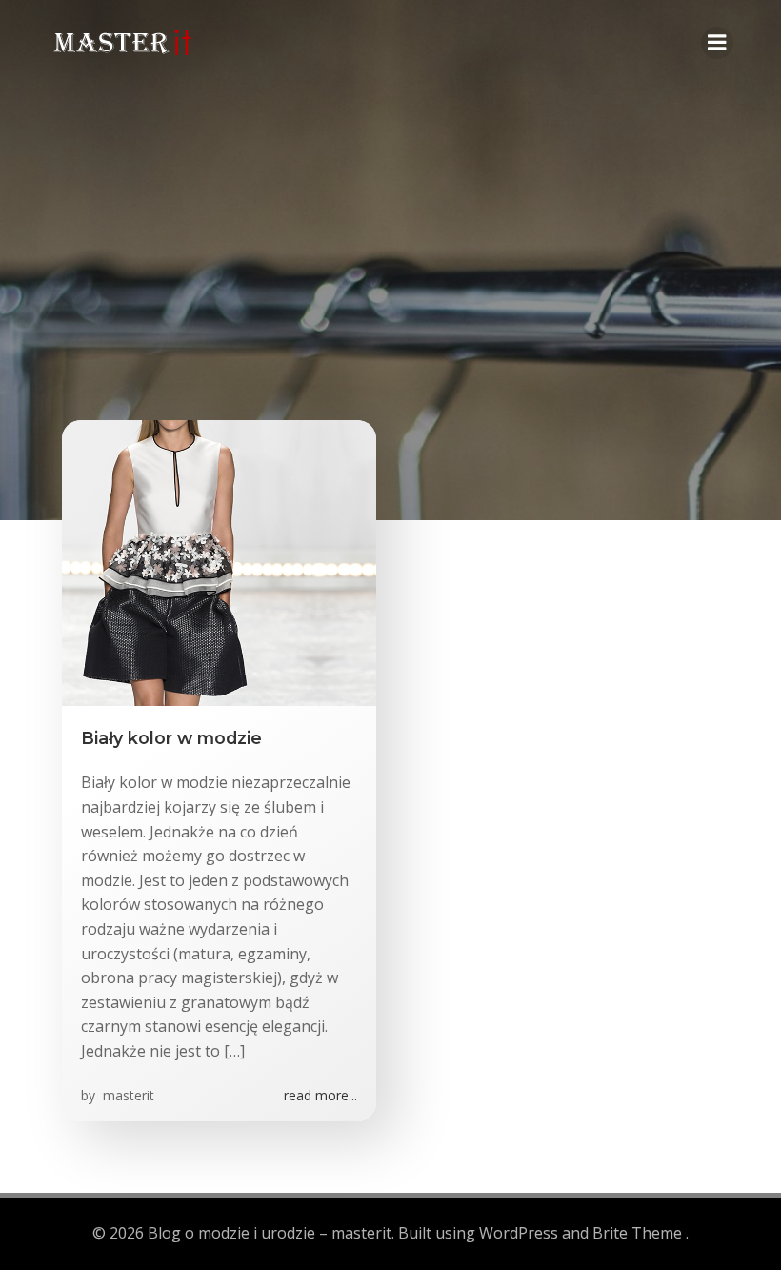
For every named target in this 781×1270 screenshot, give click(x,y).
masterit (126, 1095)
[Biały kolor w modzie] (219, 561)
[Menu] (717, 43)
